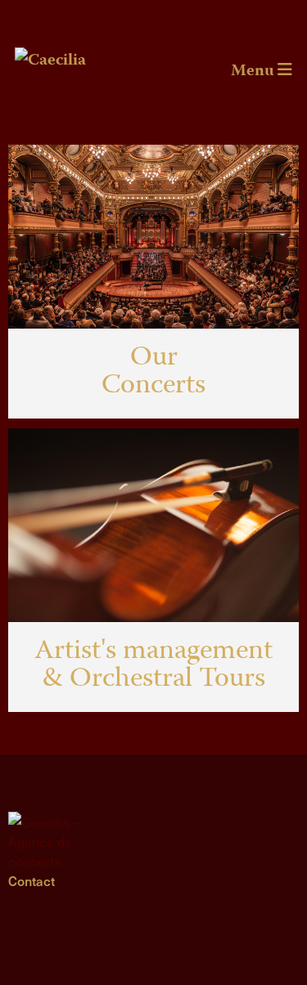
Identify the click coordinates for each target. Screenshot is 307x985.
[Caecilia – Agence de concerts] (57, 841)
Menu (254, 71)
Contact (31, 880)
